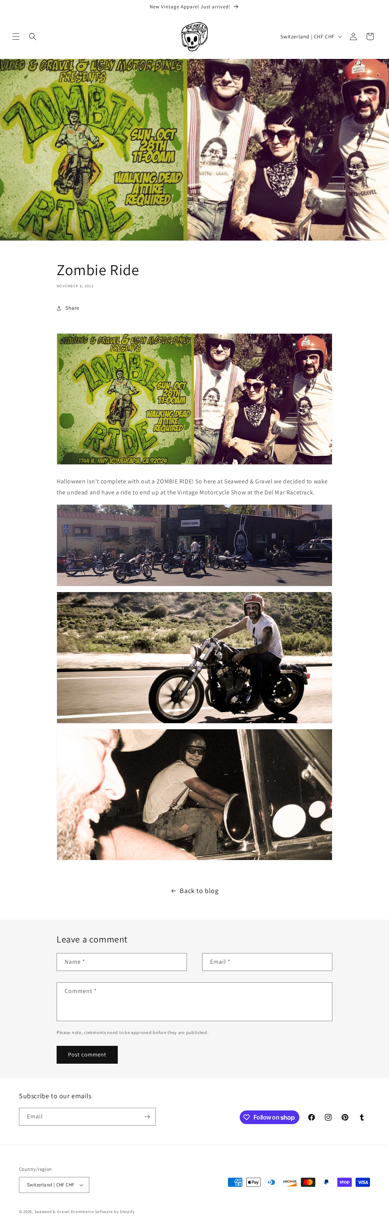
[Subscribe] (147, 1117)
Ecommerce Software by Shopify (103, 1211)
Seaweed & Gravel (52, 1211)
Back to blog (199, 890)
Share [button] (72, 307)
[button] (16, 36)
